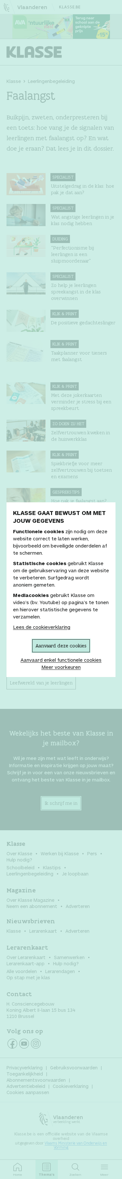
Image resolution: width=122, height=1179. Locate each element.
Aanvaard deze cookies (61, 646)
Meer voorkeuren (61, 667)
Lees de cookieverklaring (41, 627)
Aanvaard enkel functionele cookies (61, 660)
